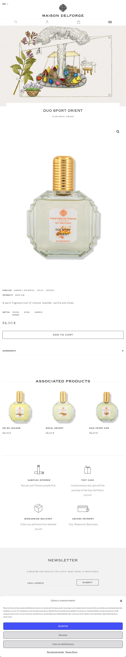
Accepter (63, 626)
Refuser (63, 635)
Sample (38, 312)
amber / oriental (24, 290)
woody (50, 290)
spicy (40, 290)
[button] (121, 601)
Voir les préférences (63, 644)
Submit (88, 582)
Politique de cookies (55, 652)
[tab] (63, 351)
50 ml (27, 312)
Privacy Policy (71, 652)
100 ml (15, 312)
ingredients (9, 350)
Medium (20, 295)
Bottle (6, 312)
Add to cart (63, 335)
